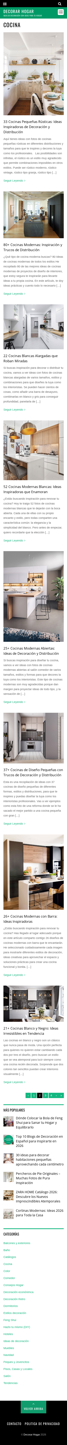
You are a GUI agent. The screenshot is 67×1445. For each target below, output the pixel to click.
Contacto (14, 1423)
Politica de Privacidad (42, 1423)
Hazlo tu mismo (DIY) (16, 1327)
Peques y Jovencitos (16, 1362)
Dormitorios (10, 1306)
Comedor (9, 1278)
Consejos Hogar (13, 1285)
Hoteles (8, 1334)
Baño (6, 1250)
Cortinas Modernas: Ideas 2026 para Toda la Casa (39, 1212)
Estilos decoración (14, 1313)
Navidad (8, 1355)
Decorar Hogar (32, 1434)
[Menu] (5, 4)
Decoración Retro (14, 1299)
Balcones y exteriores (16, 1243)
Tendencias (10, 1383)
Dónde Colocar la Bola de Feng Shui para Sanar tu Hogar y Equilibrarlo (39, 1122)
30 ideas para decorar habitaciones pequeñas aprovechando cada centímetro (40, 1159)
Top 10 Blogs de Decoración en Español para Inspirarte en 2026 (39, 1141)
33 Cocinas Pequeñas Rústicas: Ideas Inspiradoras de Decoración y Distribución (32, 126)
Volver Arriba (33, 1409)
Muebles (8, 1348)
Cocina (7, 1264)
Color (6, 1271)
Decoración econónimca (18, 1292)
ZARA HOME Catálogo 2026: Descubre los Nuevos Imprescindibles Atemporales (38, 1196)
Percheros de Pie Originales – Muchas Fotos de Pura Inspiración (38, 1178)
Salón (7, 1376)
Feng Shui (9, 1320)
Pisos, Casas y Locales (17, 1369)
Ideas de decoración (16, 1341)
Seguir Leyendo (13, 180)
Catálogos (9, 1257)
